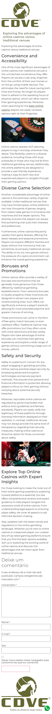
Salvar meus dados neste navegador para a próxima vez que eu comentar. (25, 661)
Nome (5, 622)
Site (3, 646)
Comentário (9, 585)
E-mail (5, 634)
